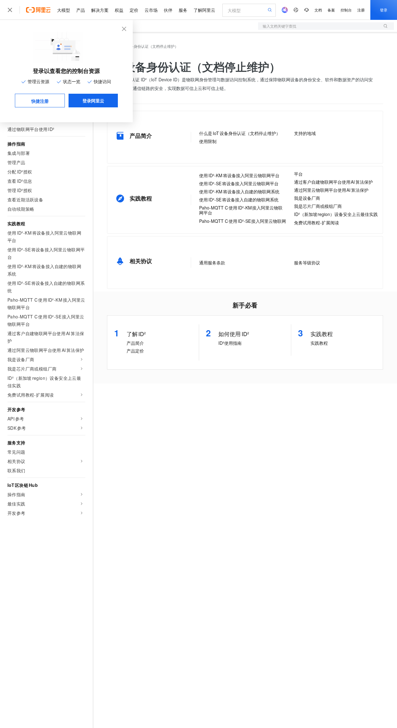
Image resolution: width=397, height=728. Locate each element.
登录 (383, 9)
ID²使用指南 (230, 343)
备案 (331, 9)
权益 (119, 10)
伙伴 (168, 10)
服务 (183, 10)
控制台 (346, 9)
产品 (80, 10)
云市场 (151, 10)
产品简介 (135, 343)
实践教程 (319, 343)
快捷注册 (40, 101)
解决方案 (100, 10)
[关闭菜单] (10, 10)
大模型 (63, 10)
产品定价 (135, 351)
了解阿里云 (204, 10)
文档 (318, 9)
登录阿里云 (93, 100)
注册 (361, 9)
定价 (134, 10)
